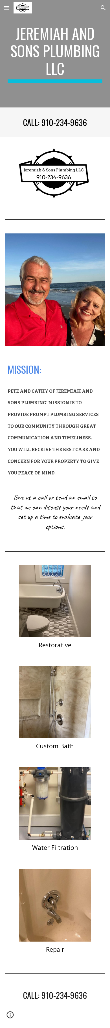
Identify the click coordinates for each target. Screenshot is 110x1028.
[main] (55, 53)
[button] (7, 7)
